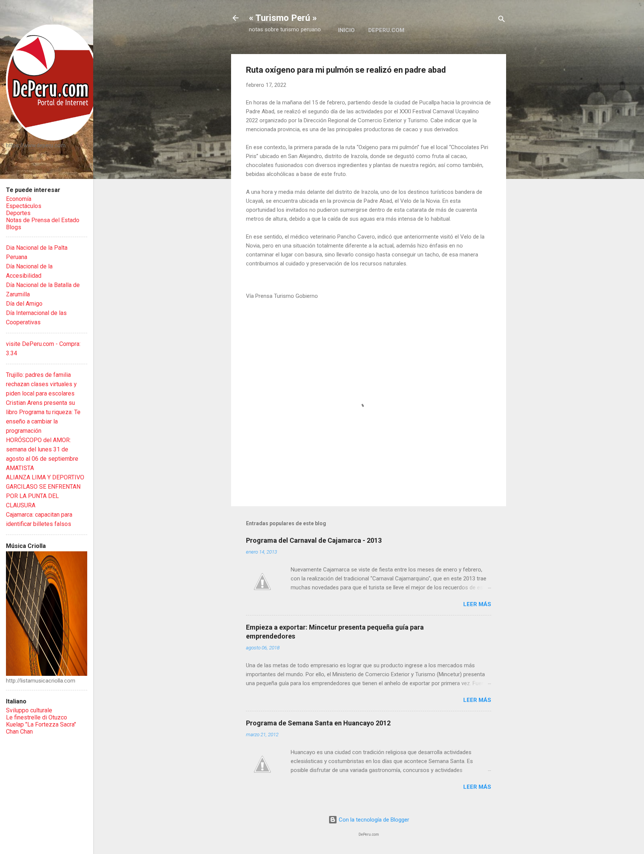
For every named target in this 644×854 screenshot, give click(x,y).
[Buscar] (501, 20)
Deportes (18, 213)
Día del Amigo (24, 303)
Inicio (346, 30)
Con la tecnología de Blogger (373, 819)
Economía (18, 198)
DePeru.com (386, 30)
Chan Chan (19, 731)
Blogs (13, 227)
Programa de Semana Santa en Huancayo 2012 (318, 723)
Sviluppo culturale (29, 710)
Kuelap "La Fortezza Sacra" (41, 724)
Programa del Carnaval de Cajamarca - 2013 (314, 540)
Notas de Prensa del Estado (42, 220)
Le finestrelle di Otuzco (36, 717)
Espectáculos (23, 205)
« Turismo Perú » (283, 18)
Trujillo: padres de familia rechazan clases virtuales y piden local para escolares (41, 384)
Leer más (477, 604)
